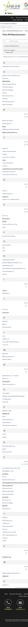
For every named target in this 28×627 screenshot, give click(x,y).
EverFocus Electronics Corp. (9, 224)
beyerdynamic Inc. (7, 123)
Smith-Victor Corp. (7, 488)
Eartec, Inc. (5, 215)
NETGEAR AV (6, 381)
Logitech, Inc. (6, 339)
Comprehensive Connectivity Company (12, 168)
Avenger (4, 93)
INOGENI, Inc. (6, 293)
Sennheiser (5, 474)
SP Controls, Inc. (6, 500)
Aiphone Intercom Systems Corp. (11, 75)
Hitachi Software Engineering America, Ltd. (13, 268)
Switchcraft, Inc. (6, 508)
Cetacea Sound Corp (7, 163)
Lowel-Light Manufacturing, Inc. (11, 342)
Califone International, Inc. (9, 151)
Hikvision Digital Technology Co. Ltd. (12, 262)
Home (4, 30)
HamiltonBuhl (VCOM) (8, 259)
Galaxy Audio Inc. (6, 245)
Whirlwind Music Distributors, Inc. (11, 573)
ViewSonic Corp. (6, 557)
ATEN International (7, 87)
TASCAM (4, 517)
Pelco (3, 416)
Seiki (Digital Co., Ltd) (8, 471)
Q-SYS (4, 434)
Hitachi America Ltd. (7, 265)
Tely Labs (4, 529)
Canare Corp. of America (8, 157)
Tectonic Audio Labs (7, 526)
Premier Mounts (6, 422)
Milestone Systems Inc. (8, 356)
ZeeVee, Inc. (5, 585)
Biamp (4, 126)
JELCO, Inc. (5, 309)
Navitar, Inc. (5, 378)
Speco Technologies (7, 503)
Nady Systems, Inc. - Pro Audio (10, 375)
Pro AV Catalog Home (6, 23)
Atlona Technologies (7, 90)
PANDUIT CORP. (6, 411)
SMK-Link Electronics (8, 491)
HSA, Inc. (4, 274)
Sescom (4, 476)
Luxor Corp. (5, 344)
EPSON (4, 221)
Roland (4, 449)
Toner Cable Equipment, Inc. (9, 535)
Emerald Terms (18, 587)
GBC (3, 248)
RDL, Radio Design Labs (8, 446)
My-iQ (15, 23)
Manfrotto (5, 353)
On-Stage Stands (6, 399)
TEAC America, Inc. (7, 520)
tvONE (4, 540)
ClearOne (4, 166)
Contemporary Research (8, 171)
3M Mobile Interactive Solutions (10, 66)
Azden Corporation (7, 104)
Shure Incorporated (7, 485)
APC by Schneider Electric (9, 84)
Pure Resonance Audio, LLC (9, 425)
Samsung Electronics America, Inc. (11, 468)
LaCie (3, 336)
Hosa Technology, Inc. (8, 271)
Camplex (4, 154)
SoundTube (5, 497)
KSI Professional (6, 327)
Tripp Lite (4, 538)
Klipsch (4, 324)
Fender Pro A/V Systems (8, 236)
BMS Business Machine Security (10, 129)
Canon (4, 160)
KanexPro (5, 321)
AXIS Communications (8, 101)
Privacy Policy (24, 587)
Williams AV (5, 576)
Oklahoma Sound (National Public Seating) (13, 396)
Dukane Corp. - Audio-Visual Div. (10, 199)
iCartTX (4, 290)
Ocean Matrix (6, 393)
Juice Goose (5, 312)
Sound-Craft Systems (8, 494)
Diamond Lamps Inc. (7, 193)
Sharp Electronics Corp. (8, 479)
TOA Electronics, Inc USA (9, 532)
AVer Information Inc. (8, 95)
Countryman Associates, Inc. (9, 174)
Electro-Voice (6, 218)
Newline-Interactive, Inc (8, 384)
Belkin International (7, 120)
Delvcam (4, 190)
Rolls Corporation (7, 452)
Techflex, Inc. (5, 523)
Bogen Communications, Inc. (9, 132)
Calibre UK (5, 148)
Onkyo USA (5, 402)
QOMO (4, 437)
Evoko (4, 227)
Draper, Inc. (5, 196)
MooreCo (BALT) (6, 359)
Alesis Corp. (5, 78)
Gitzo (3, 251)
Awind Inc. (5, 98)
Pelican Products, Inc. (8, 419)
